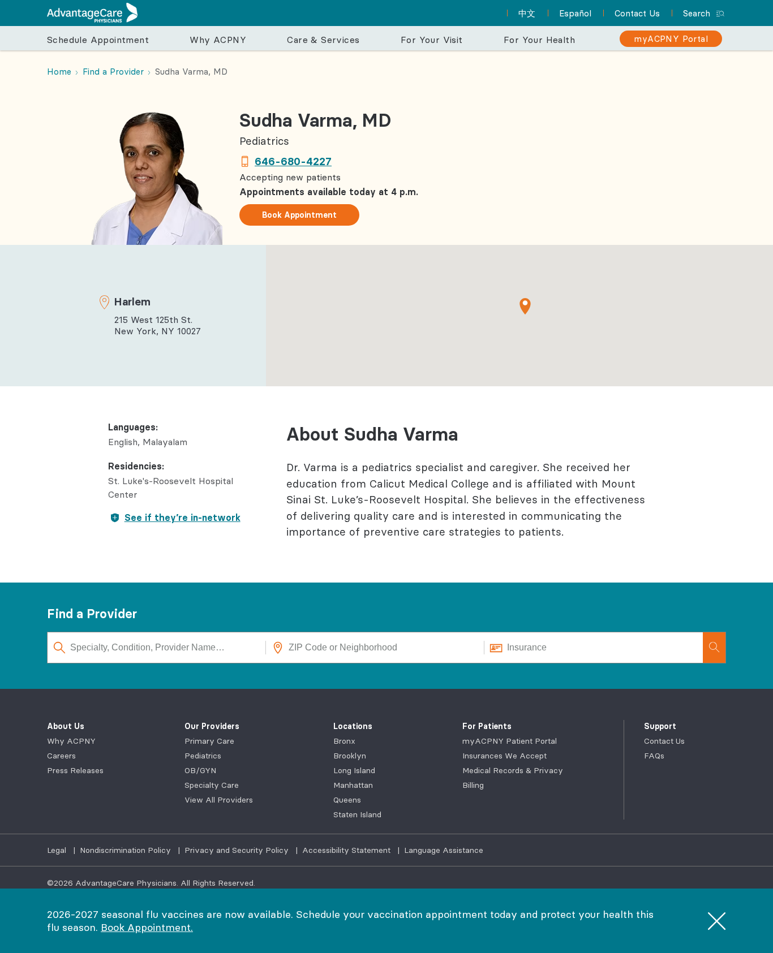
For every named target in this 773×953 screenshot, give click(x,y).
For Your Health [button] (539, 39)
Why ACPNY (71, 741)
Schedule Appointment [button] (98, 39)
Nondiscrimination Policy (126, 850)
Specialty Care (211, 785)
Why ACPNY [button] (218, 39)
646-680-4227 (293, 161)
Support (660, 726)
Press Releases (75, 770)
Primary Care (209, 741)
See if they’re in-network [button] (182, 517)
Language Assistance (443, 850)
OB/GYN (200, 770)
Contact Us (664, 741)
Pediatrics (202, 756)
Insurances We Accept (504, 756)
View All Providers (218, 800)
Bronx (344, 741)
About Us (65, 726)
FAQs (654, 756)
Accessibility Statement (347, 850)
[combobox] (157, 647)
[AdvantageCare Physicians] (92, 13)
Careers (61, 756)
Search (696, 13)
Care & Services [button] (323, 39)
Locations (352, 726)
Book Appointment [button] (299, 215)
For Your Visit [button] (432, 39)
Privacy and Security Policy (237, 850)
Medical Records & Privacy (512, 770)
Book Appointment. (147, 927)
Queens (347, 800)
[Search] (714, 647)
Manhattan (353, 785)
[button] (525, 305)
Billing (473, 785)
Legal (57, 850)
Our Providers (211, 726)
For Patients (487, 726)
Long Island (354, 770)
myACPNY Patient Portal (509, 741)
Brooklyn (349, 756)
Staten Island (357, 814)
